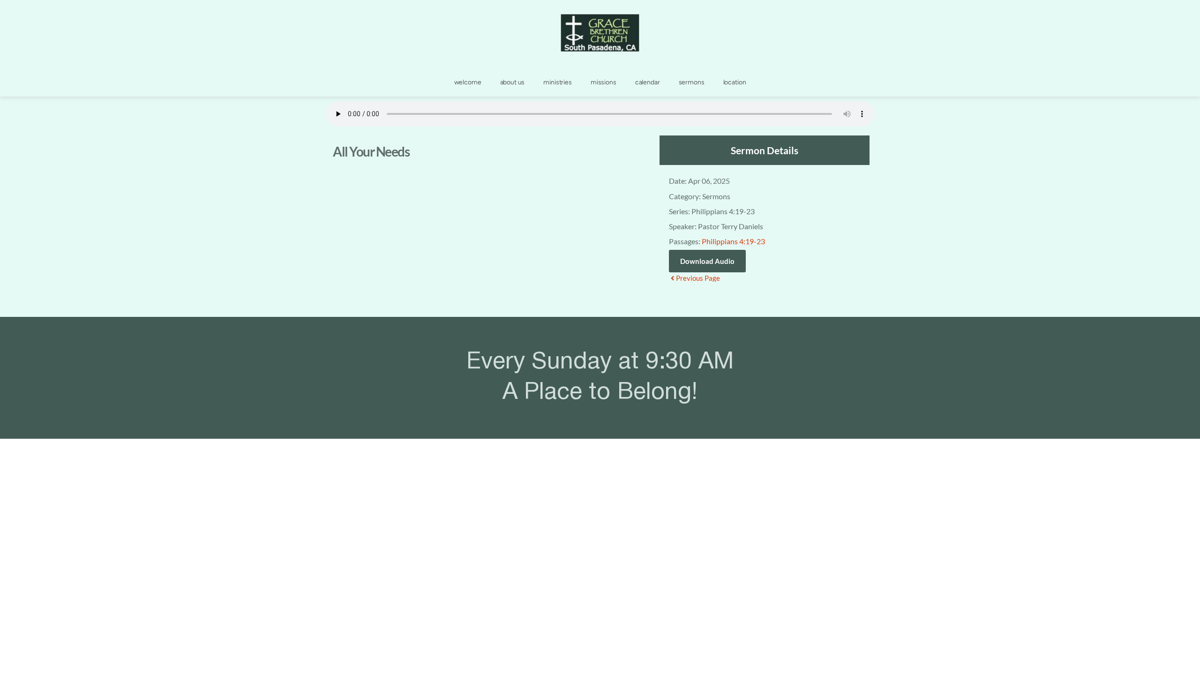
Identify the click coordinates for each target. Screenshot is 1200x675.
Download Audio (707, 261)
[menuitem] (468, 82)
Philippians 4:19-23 (733, 241)
